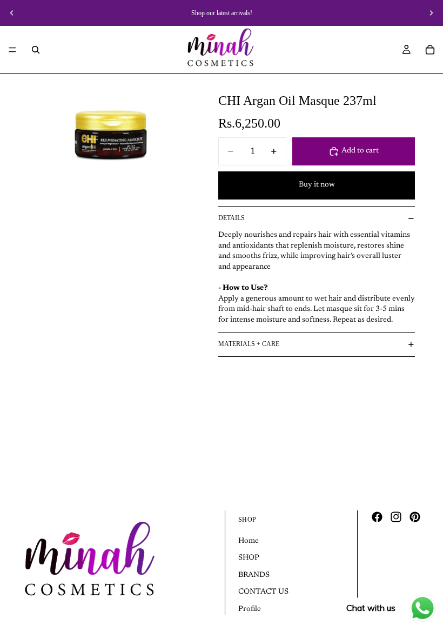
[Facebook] (377, 516)
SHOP (248, 558)
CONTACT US (263, 592)
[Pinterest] (414, 516)
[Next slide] (431, 13)
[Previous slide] (12, 13)
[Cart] (430, 50)
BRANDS (254, 575)
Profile (249, 609)
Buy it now (317, 185)
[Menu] (12, 49)
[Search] (36, 50)
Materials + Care (248, 344)
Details (231, 218)
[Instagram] (396, 516)
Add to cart (360, 151)
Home (248, 541)
